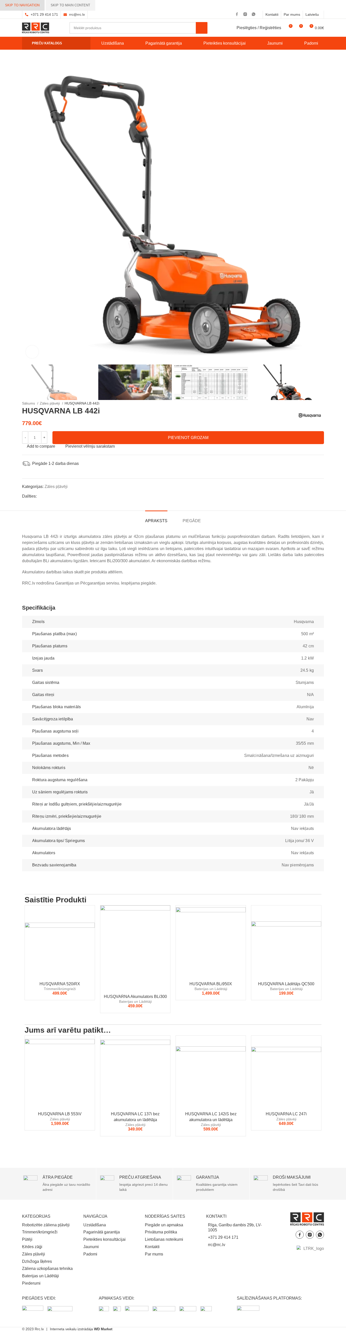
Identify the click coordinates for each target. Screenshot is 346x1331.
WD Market (103, 1329)
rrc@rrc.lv (77, 14)
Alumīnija (305, 707)
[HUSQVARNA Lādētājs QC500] (286, 942)
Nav (310, 719)
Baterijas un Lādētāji (135, 1001)
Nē (311, 767)
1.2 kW (307, 658)
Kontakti (152, 1247)
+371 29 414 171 (44, 14)
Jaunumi (91, 1247)
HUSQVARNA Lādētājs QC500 (286, 984)
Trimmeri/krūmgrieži (60, 989)
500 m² (307, 634)
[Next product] (111, 403)
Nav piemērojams (298, 865)
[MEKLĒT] (201, 28)
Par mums (154, 1254)
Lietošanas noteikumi (164, 1239)
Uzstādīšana (94, 1225)
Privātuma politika (161, 1232)
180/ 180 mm (302, 816)
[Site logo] (35, 27)
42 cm (308, 646)
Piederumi (31, 1283)
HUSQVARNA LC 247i (286, 1114)
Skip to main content (70, 5)
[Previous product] (101, 403)
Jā (312, 792)
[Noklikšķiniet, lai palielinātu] (32, 351)
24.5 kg (307, 670)
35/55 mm (305, 743)
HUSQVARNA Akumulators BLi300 (135, 996)
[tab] (156, 518)
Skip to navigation (22, 5)
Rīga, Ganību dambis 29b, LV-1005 (235, 1227)
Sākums (29, 403)
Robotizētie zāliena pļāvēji (46, 1225)
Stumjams (305, 682)
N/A (310, 694)
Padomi (90, 1254)
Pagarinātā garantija (101, 1232)
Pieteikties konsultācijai (104, 1239)
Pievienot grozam (188, 437)
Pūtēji (27, 1239)
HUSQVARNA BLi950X (210, 984)
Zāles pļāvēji (50, 403)
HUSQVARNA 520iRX (60, 984)
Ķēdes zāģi (32, 1247)
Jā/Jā (309, 804)
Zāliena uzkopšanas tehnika (47, 1268)
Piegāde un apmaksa (164, 1225)
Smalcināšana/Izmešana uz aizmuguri (279, 755)
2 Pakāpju (304, 780)
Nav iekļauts (302, 828)
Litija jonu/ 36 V (299, 840)
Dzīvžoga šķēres (37, 1261)
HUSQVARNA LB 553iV (60, 1114)
